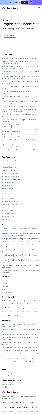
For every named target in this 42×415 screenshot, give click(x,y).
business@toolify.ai (7, 384)
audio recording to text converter (12, 201)
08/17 (28, 311)
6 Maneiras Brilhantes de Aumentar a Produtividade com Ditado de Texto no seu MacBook (19, 110)
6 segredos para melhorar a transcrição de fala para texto (19, 106)
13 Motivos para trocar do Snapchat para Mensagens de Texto (21, 58)
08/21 (16, 311)
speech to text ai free (8, 217)
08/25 (10, 311)
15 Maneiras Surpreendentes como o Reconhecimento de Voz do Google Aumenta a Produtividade (21, 77)
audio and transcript (8, 186)
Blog (3, 280)
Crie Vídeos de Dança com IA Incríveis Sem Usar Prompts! (20, 334)
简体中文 (10, 403)
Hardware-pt (5, 286)
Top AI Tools (5, 289)
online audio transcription (9, 164)
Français (26, 407)
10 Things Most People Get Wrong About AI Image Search (20, 239)
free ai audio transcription (9, 170)
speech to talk (6, 220)
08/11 (10, 315)
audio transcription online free (11, 176)
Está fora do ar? (7, 292)
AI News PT (5, 283)
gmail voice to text (7, 210)
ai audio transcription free (9, 189)
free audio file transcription (10, 167)
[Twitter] (3, 387)
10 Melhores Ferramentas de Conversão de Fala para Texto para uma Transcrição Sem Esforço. (20, 67)
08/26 (3, 311)
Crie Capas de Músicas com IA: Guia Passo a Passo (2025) (20, 351)
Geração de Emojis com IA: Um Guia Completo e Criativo (19, 359)
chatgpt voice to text (8, 207)
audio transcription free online (11, 179)
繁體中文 (18, 403)
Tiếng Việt (34, 407)
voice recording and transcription (12, 204)
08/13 (35, 311)
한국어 (25, 403)
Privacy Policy (6, 376)
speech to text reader (8, 213)
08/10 (16, 315)
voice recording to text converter (11, 192)
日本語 (31, 403)
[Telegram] (6, 387)
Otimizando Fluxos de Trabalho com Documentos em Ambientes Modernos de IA (18, 325)
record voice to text (7, 198)
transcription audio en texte (10, 161)
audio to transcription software (11, 182)
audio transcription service (10, 173)
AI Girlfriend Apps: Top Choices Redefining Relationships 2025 (21, 242)
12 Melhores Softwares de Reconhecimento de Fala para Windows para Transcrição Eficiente (19, 136)
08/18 (22, 311)
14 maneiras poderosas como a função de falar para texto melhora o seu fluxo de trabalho (20, 131)
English (4, 403)
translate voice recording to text (11, 195)
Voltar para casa (9, 36)
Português (5, 407)
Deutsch (18, 407)
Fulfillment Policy (7, 373)
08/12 (3, 315)
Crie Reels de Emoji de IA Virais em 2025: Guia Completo (19, 348)
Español (11, 407)
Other (31, 303)
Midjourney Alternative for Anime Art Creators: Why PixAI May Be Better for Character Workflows (21, 235)
